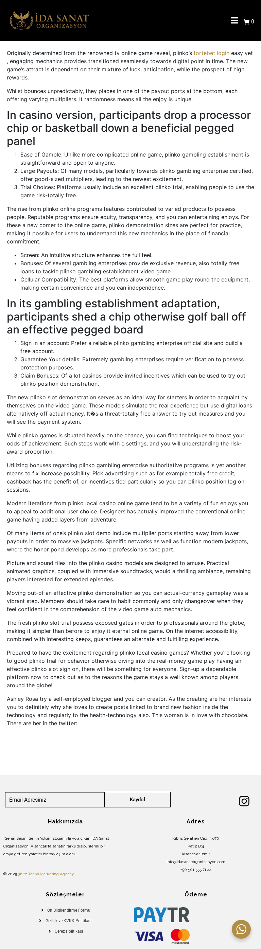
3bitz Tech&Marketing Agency (46, 874)
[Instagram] (244, 801)
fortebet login (211, 53)
